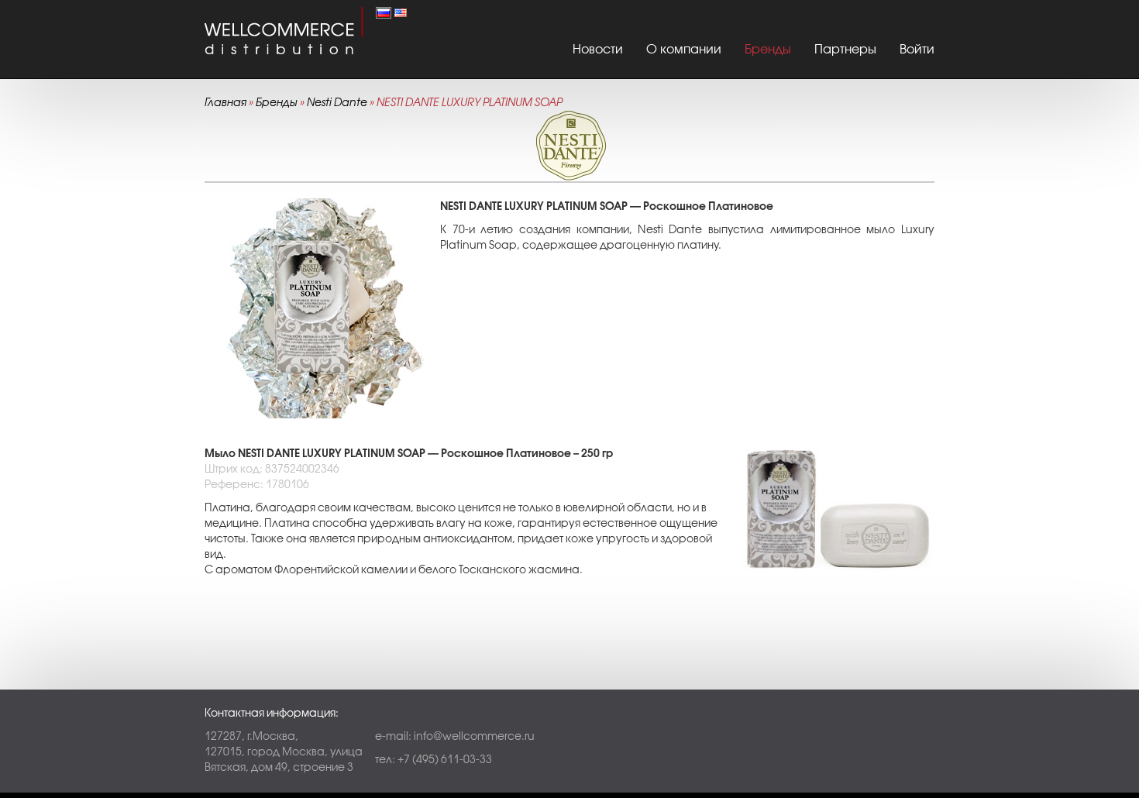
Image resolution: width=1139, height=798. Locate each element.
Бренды (768, 49)
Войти (917, 49)
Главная (225, 102)
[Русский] (383, 11)
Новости (598, 49)
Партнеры (845, 49)
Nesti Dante (337, 102)
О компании (683, 49)
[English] (400, 11)
